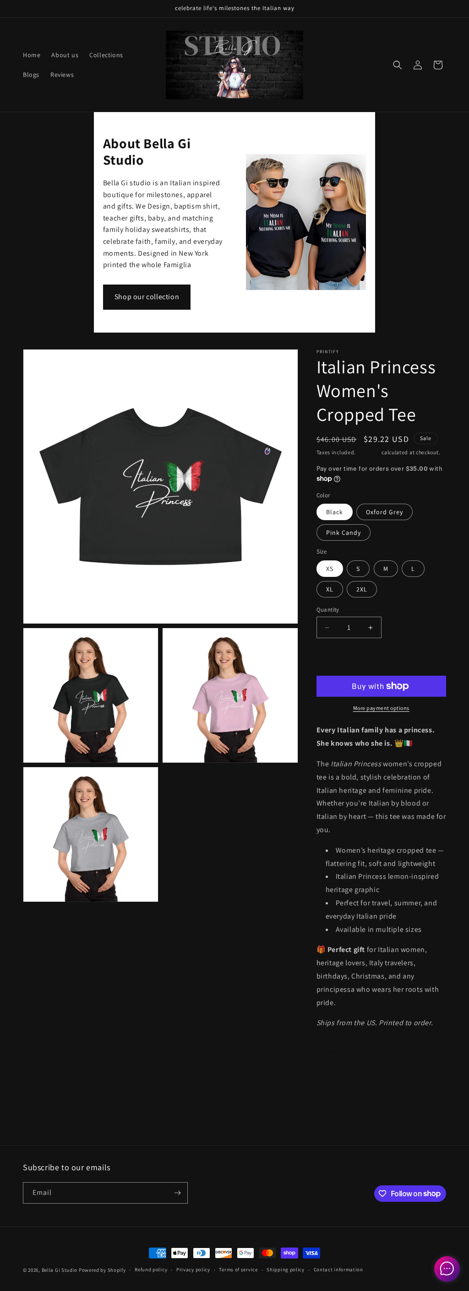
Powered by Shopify (102, 1270)
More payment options (381, 708)
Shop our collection (147, 296)
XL (329, 589)
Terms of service (238, 1269)
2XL (361, 589)
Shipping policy (286, 1269)
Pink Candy (343, 532)
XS (329, 569)
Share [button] (334, 1051)
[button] (397, 65)
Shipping (369, 452)
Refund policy (151, 1269)
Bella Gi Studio (60, 1270)
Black (334, 512)
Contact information (338, 1269)
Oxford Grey (384, 512)
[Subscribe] (177, 1193)
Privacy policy (193, 1269)
